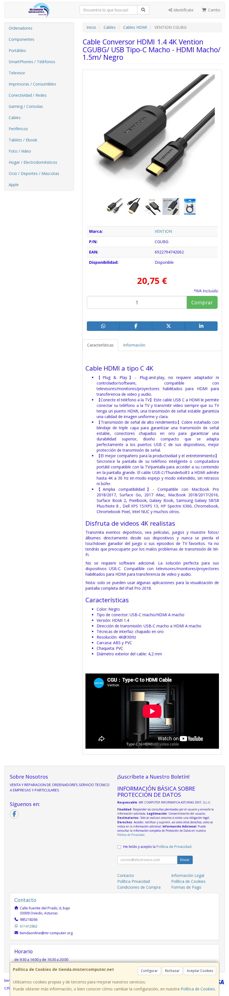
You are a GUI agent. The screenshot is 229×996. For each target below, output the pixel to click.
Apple (14, 184)
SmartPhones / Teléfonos (32, 61)
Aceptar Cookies (200, 970)
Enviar (185, 859)
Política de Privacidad (130, 835)
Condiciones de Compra (139, 887)
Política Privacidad (133, 881)
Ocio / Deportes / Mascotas (34, 173)
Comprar (202, 302)
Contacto (125, 875)
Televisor (17, 72)
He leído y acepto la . (157, 846)
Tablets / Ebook (23, 140)
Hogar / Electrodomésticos (33, 162)
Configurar (149, 970)
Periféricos (18, 128)
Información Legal (187, 875)
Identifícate (183, 10)
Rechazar (172, 970)
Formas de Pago (186, 887)
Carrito (213, 10)
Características (100, 345)
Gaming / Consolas (26, 106)
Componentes (21, 39)
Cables (15, 117)
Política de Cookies (198, 989)
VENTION (163, 231)
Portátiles (17, 50)
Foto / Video (20, 151)
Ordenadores (20, 28)
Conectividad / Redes (28, 95)
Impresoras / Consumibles (32, 84)
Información (134, 345)
